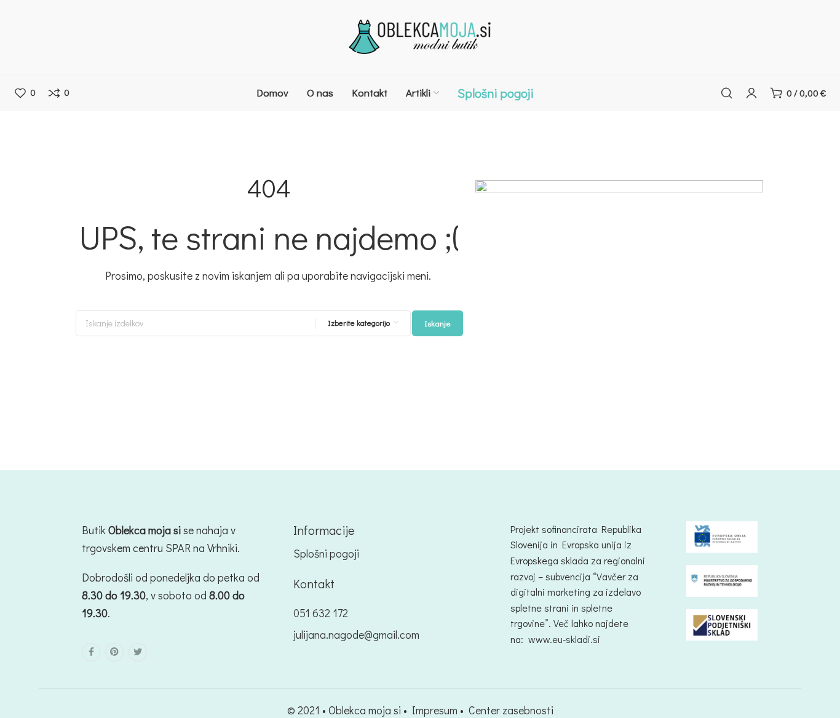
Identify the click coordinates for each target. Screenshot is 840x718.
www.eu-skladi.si (564, 639)
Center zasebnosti (511, 710)
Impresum (435, 710)
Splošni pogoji (326, 553)
